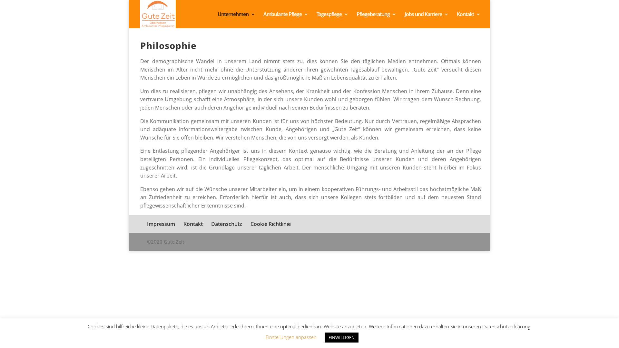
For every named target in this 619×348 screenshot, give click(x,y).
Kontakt (465, 15)
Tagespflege (329, 15)
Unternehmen (233, 15)
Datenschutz (226, 223)
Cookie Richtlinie (271, 223)
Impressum (161, 223)
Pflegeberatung (373, 15)
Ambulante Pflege (282, 15)
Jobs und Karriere (423, 15)
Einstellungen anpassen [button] (291, 337)
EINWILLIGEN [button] (342, 337)
